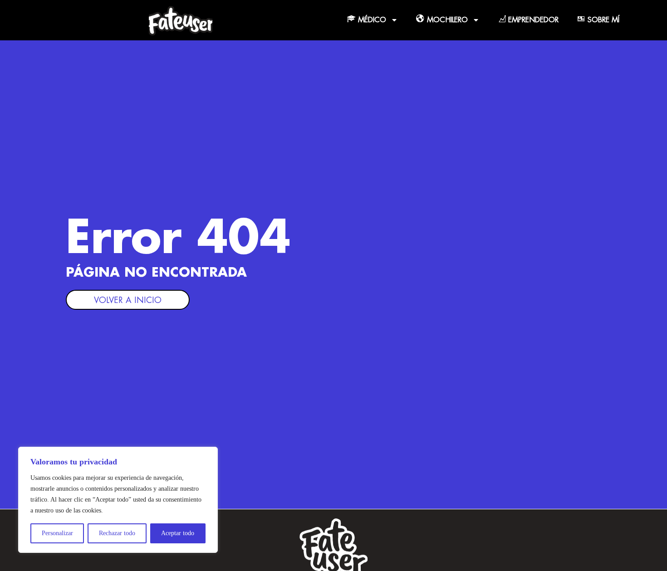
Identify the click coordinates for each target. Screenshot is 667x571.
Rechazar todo (117, 533)
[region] (118, 500)
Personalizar (57, 533)
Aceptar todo (177, 533)
